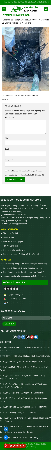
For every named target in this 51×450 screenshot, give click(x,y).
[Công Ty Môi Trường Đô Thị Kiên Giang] (24, 9)
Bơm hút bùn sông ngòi (13, 242)
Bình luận (9, 118)
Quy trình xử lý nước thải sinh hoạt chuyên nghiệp (24, 272)
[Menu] (4, 9)
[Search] (46, 9)
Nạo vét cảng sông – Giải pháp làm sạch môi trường (25, 264)
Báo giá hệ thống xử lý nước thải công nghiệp (22, 268)
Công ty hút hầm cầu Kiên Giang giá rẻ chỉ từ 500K (24, 276)
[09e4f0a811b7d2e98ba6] (25, 59)
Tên (7, 138)
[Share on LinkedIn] (36, 337)
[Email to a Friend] (28, 337)
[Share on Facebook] (19, 337)
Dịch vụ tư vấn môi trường (14, 250)
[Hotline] (6, 446)
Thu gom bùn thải (10, 233)
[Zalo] (6, 437)
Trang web (9, 160)
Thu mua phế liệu (10, 246)
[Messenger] (6, 429)
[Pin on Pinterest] (32, 337)
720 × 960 (32, 20)
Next (5, 99)
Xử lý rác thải (8, 238)
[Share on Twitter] (23, 337)
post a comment (32, 95)
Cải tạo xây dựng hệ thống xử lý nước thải (21, 254)
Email (7, 149)
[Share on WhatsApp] (15, 337)
